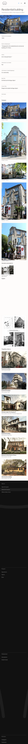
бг (18, 3)
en (21, 3)
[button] (24, 3)
